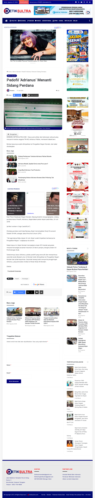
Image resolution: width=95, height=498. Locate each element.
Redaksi (12, 90)
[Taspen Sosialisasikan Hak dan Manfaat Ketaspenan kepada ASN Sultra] (51, 311)
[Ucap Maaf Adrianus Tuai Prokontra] (12, 172)
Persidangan (25, 278)
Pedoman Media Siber (58, 494)
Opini (56, 20)
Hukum (31, 20)
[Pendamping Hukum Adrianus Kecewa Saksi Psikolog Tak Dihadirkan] (12, 179)
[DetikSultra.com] (17, 11)
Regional (22, 20)
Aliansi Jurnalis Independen (70, 479)
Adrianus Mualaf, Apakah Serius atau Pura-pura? (33, 163)
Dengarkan (13, 134)
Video (39, 20)
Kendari (11, 482)
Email (9, 373)
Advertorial (46, 20)
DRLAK (75, 20)
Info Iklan (68, 20)
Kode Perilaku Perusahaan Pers (75, 494)
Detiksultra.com (33, 494)
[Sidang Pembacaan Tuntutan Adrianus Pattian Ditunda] (12, 158)
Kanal (61, 20)
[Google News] (38, 285)
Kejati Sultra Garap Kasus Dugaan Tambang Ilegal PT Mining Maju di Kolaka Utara (77, 405)
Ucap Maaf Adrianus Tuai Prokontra (29, 170)
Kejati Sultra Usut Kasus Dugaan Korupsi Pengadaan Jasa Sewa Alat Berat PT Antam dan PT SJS (77, 418)
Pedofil (17, 278)
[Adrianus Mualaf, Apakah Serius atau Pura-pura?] (12, 165)
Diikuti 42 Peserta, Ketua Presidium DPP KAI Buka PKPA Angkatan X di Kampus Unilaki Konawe (83, 326)
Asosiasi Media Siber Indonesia (71, 474)
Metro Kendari (17, 71)
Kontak (43, 494)
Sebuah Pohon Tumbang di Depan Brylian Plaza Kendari (14, 319)
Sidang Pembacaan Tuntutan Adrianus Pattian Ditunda (34, 156)
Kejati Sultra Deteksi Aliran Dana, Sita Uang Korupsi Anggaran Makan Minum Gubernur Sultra (77, 371)
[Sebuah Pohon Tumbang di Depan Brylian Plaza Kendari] (14, 311)
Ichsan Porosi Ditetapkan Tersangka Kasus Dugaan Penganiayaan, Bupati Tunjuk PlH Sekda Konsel (77, 445)
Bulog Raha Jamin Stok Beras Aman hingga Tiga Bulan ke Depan (81, 394)
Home (10, 71)
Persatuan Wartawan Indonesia (71, 476)
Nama (9, 365)
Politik (14, 20)
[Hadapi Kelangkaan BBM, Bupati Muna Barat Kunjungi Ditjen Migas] (72, 341)
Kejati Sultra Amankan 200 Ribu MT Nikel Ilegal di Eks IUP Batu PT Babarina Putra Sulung (77, 431)
